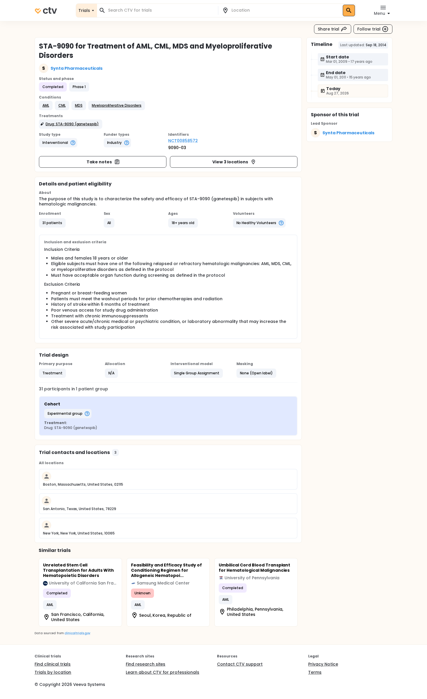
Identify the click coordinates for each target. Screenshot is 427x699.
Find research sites (145, 664)
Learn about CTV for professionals (162, 672)
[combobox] (161, 10)
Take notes (99, 162)
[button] (46, 105)
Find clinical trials (53, 664)
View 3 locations (230, 162)
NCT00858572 (183, 140)
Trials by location (53, 672)
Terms (315, 672)
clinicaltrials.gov (77, 633)
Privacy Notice (323, 664)
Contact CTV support (240, 664)
